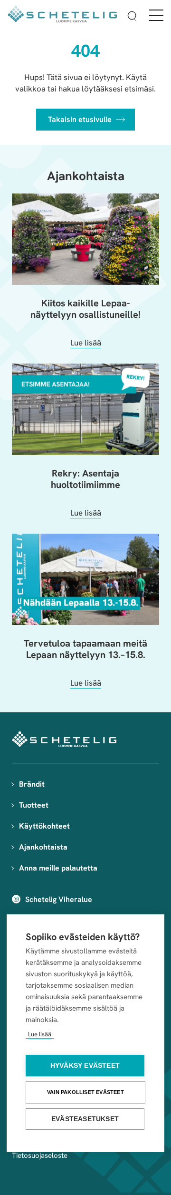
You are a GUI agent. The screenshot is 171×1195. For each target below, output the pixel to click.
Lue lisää (39, 1034)
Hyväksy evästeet (85, 1065)
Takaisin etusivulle (80, 119)
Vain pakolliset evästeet (85, 1092)
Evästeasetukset (85, 1119)
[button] (132, 17)
